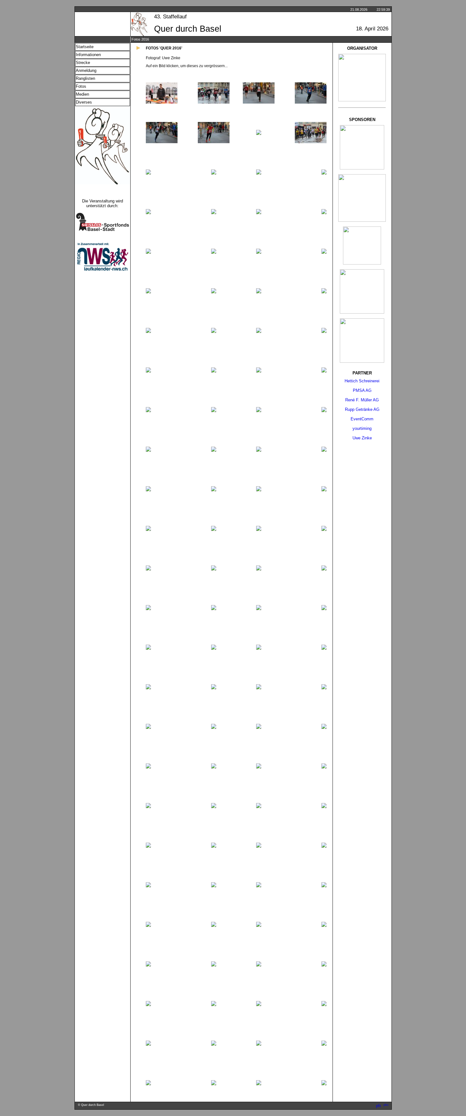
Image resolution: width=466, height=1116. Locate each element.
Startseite (85, 46)
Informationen (88, 54)
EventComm (362, 419)
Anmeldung (86, 70)
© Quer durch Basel (91, 1104)
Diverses (84, 102)
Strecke (83, 62)
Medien (82, 94)
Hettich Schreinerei (362, 381)
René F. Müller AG (362, 400)
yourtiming (362, 428)
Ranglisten (85, 78)
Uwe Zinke (362, 438)
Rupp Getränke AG (362, 409)
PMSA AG (362, 390)
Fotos (81, 86)
